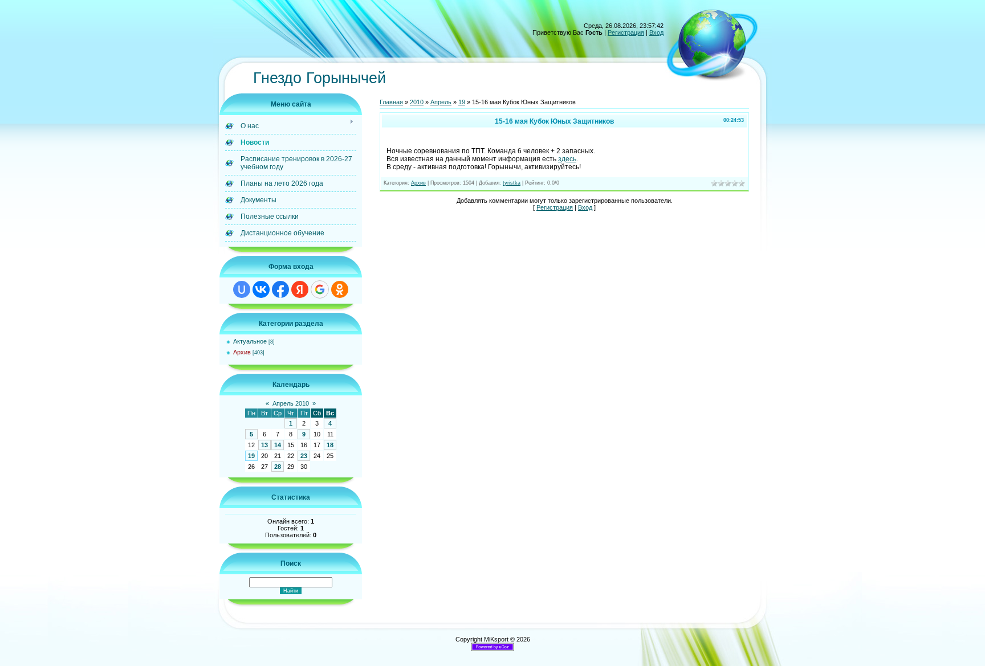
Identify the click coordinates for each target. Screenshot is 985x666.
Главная (391, 102)
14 (277, 445)
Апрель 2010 (290, 403)
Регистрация (626, 32)
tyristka (511, 183)
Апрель (440, 102)
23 (303, 455)
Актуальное (250, 341)
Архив (242, 352)
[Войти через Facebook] (280, 289)
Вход (656, 32)
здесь (567, 159)
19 (251, 455)
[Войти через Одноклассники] (339, 289)
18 (330, 445)
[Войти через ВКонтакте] (261, 289)
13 (264, 445)
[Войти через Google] (320, 289)
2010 (417, 102)
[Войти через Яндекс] (299, 289)
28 (277, 466)
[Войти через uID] (241, 289)
